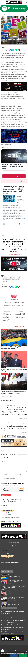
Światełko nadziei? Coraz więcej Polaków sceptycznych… (16, 575)
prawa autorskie (4, 281)
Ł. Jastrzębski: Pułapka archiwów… (16, 592)
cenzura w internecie (16, 275)
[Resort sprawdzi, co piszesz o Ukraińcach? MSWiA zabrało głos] (14, 359)
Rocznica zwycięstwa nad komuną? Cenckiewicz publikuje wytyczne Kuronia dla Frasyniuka (7, 317)
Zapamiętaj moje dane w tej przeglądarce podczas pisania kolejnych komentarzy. (12, 484)
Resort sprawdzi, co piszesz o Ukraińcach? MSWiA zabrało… (15, 581)
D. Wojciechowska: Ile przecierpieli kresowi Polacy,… (16, 587)
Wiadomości (6, 31)
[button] (4, 650)
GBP (10, 514)
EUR (5, 514)
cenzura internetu (8, 275)
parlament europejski (15, 279)
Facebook (18, 304)
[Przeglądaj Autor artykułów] (14, 295)
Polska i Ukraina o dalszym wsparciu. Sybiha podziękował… (17, 603)
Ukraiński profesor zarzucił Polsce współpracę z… (16, 598)
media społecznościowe (6, 279)
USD (7, 514)
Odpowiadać (24, 418)
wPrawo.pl (14, 650)
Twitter (12, 304)
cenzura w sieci (4, 277)
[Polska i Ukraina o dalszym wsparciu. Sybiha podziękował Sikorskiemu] (4, 604)
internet (18, 277)
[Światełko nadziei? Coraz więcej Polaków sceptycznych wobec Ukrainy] (14, 337)
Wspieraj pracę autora (14, 254)
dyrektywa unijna (12, 277)
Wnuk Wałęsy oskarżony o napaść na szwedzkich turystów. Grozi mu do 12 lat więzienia (20, 316)
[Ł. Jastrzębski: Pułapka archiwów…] (4, 593)
